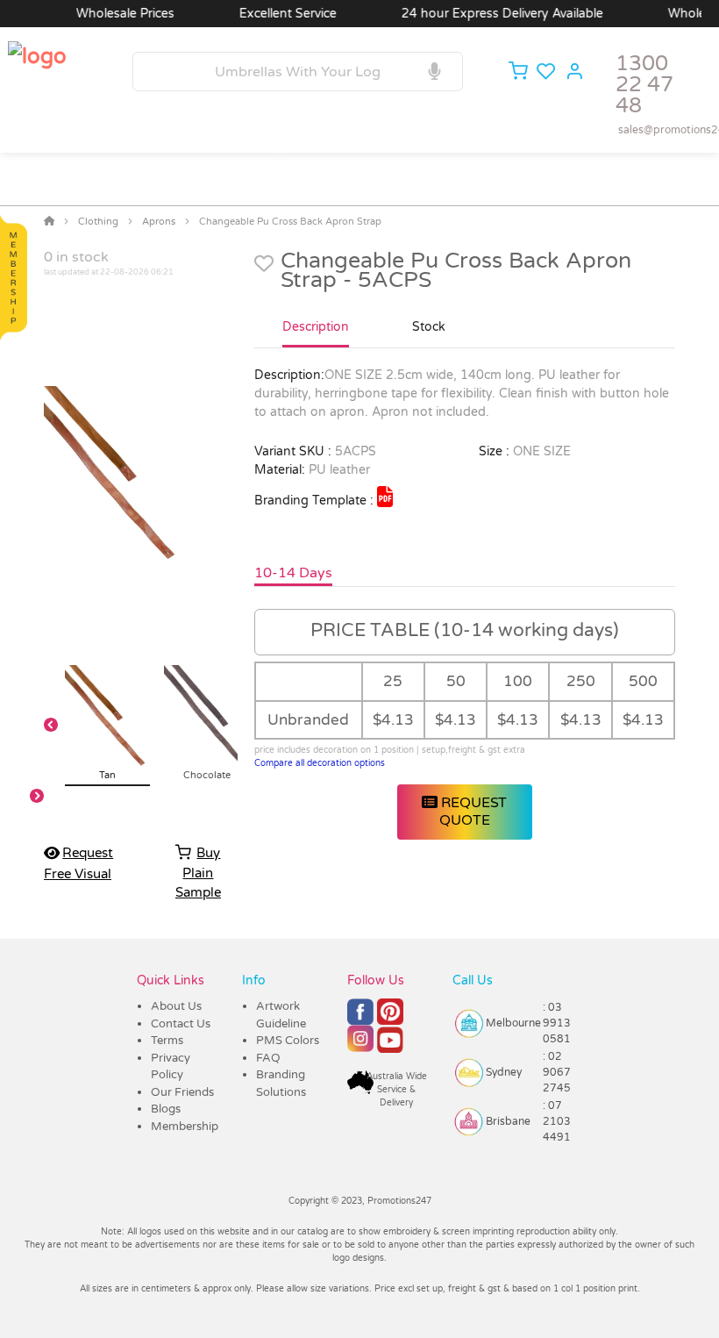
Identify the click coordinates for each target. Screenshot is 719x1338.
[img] (385, 496)
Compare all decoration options (319, 763)
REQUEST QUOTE (472, 811)
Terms (167, 1041)
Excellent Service (275, 13)
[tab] (315, 334)
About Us (176, 1006)
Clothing (98, 221)
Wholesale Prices (112, 13)
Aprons (158, 221)
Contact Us (180, 1024)
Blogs (166, 1109)
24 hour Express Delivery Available (489, 13)
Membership (184, 1127)
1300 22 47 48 (644, 84)
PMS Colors (287, 1041)
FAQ (268, 1058)
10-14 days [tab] (293, 573)
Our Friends (182, 1092)
